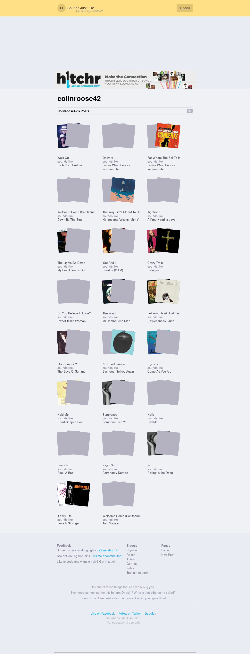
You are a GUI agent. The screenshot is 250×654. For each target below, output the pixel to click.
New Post (167, 554)
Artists (131, 559)
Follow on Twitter (130, 613)
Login (165, 550)
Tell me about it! (107, 550)
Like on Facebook (103, 613)
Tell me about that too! (107, 555)
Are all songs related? (89, 11)
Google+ (150, 613)
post (186, 7)
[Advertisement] (125, 43)
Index (130, 568)
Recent (131, 554)
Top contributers (137, 572)
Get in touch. (107, 561)
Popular (132, 550)
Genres (132, 563)
